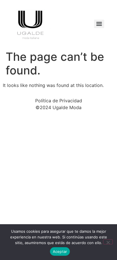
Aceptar (60, 251)
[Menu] (99, 24)
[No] (108, 241)
